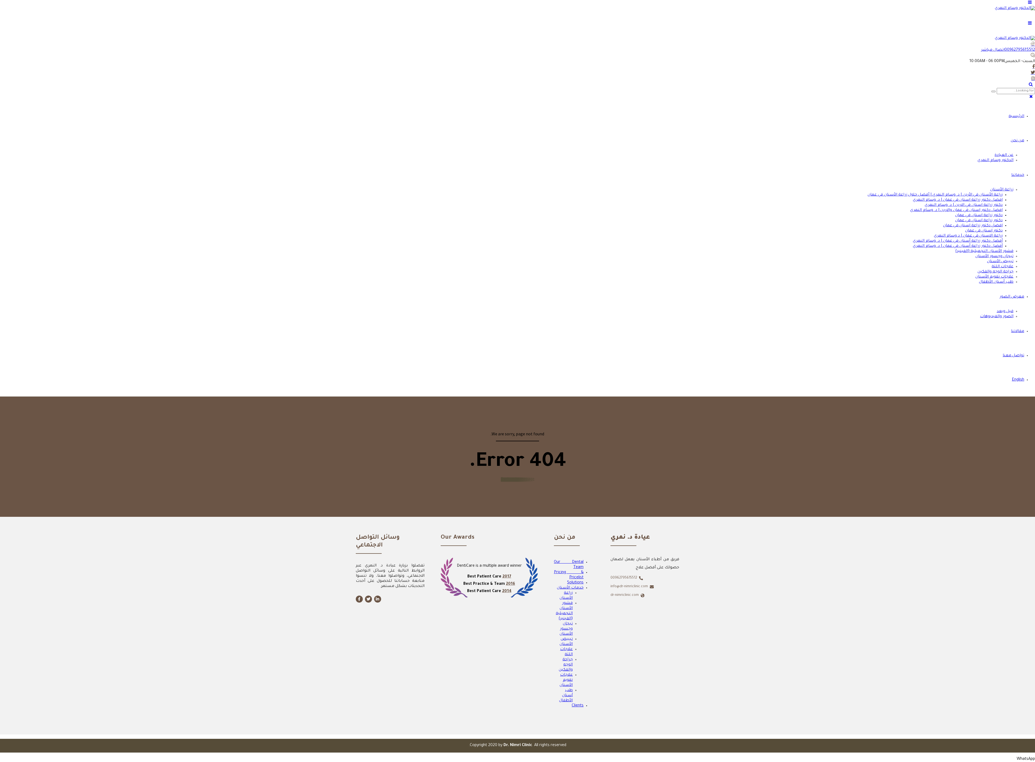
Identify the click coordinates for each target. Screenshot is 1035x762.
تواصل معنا (1013, 356)
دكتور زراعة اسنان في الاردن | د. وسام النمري (964, 205)
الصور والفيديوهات (996, 317)
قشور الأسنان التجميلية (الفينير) (984, 251)
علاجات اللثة (1002, 267)
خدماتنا (1017, 175)
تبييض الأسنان (1000, 261)
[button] (1026, 759)
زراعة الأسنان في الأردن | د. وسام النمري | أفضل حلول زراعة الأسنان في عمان (935, 195)
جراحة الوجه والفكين (995, 272)
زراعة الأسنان (1001, 190)
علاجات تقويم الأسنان (994, 277)
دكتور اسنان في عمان (984, 231)
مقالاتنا (1017, 331)
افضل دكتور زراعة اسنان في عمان (973, 226)
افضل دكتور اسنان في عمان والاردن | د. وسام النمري (956, 210)
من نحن (1017, 141)
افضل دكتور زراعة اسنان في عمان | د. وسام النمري (958, 200)
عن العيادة (1004, 155)
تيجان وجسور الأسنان (994, 256)
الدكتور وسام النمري (995, 160)
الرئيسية (1016, 116)
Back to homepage (517, 479)
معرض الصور (1012, 297)
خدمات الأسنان (570, 588)
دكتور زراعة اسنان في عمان (979, 215)
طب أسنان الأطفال (996, 282)
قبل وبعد (1005, 311)
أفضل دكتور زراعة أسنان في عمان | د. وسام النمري (958, 241)
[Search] (1031, 84)
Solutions (575, 583)
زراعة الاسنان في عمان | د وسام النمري (968, 236)
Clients (578, 706)
